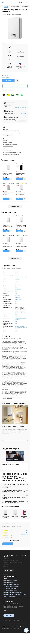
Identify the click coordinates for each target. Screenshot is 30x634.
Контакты (5, 566)
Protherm (17, 271)
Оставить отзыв (7, 543)
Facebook (4, 626)
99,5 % (16, 287)
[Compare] (11, 179)
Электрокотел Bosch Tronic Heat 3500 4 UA (8, 194)
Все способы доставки (8, 135)
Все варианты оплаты (8, 146)
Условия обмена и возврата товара (11, 154)
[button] (27, 440)
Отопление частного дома (9, 588)
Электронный (17, 295)
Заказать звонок (9, 615)
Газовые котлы (15, 516)
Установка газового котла (9, 596)
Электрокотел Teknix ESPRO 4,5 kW (20, 174)
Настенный (17, 283)
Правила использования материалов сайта (13, 562)
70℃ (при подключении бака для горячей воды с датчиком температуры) (21, 327)
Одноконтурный (20, 52)
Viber (25, 626)
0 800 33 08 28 (8, 601)
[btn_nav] (28, 2)
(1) (26, 183)
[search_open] (22, 2)
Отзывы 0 (9, 14)
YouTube (10, 626)
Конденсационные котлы (5, 517)
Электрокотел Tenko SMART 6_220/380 (20, 194)
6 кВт (16, 314)
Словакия (17, 275)
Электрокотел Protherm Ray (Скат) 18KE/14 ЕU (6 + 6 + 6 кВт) (8, 226)
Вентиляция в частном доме (10, 580)
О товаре (6, 6)
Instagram (15, 626)
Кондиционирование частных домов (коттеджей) (14, 594)
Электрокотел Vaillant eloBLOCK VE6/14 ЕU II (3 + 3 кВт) (8, 174)
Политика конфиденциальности (10, 560)
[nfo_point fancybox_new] (3, 291)
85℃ (16, 323)
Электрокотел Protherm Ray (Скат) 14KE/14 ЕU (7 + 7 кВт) (21, 226)
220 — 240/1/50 (18, 289)
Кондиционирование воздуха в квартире (12, 592)
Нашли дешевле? (6, 77)
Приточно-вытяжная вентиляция (11, 584)
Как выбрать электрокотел (13, 426)
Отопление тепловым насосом (10, 590)
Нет (15, 303)
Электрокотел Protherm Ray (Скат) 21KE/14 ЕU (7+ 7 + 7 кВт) (8, 246)
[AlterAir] (3, 2)
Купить (9, 80)
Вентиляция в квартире (8, 582)
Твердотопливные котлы (24, 517)
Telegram (20, 626)
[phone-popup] (20, 2)
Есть (16, 321)
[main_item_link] (15, 459)
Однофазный (17, 297)
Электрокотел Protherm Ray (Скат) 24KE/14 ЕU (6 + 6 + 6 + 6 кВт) (21, 246)
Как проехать (6, 558)
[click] (17, 80)
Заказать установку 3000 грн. (11, 89)
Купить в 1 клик (15, 85)
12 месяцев (17, 279)
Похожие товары (15, 6)
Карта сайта (6, 564)
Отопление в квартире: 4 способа (11, 586)
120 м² (16, 291)
